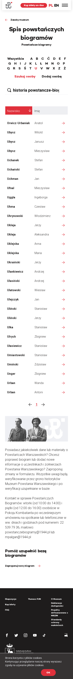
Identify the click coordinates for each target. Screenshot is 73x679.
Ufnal (10, 188)
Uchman (12, 178)
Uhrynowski (15, 216)
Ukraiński (13, 262)
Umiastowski (16, 355)
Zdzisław (40, 364)
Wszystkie (15, 58)
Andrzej (39, 271)
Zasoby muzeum (20, 19)
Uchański (13, 169)
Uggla (11, 197)
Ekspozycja (10, 599)
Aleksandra (41, 234)
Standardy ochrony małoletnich (57, 622)
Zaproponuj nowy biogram (20, 565)
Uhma (11, 206)
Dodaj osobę (52, 76)
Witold (38, 132)
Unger (11, 373)
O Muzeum (56, 599)
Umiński (12, 364)
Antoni (38, 392)
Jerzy (37, 225)
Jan (36, 178)
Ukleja (11, 225)
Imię (37, 111)
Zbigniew (40, 336)
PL (51, 5)
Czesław (39, 206)
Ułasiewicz (14, 345)
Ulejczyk (13, 299)
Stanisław (40, 308)
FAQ (7, 610)
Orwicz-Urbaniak (18, 123)
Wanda (39, 383)
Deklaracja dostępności (57, 604)
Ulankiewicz (15, 271)
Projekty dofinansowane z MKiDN (59, 613)
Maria (38, 253)
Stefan (38, 160)
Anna (37, 243)
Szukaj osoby (24, 76)
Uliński (11, 308)
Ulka (10, 327)
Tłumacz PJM (34, 599)
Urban (11, 383)
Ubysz (11, 132)
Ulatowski (13, 290)
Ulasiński (13, 280)
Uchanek (13, 160)
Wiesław (39, 290)
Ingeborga (40, 197)
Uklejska (13, 243)
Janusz (39, 141)
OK (48, 672)
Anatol (38, 123)
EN (56, 5)
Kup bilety (10, 604)
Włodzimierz (42, 216)
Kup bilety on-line (34, 5)
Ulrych (11, 336)
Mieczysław (42, 151)
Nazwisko (13, 111)
